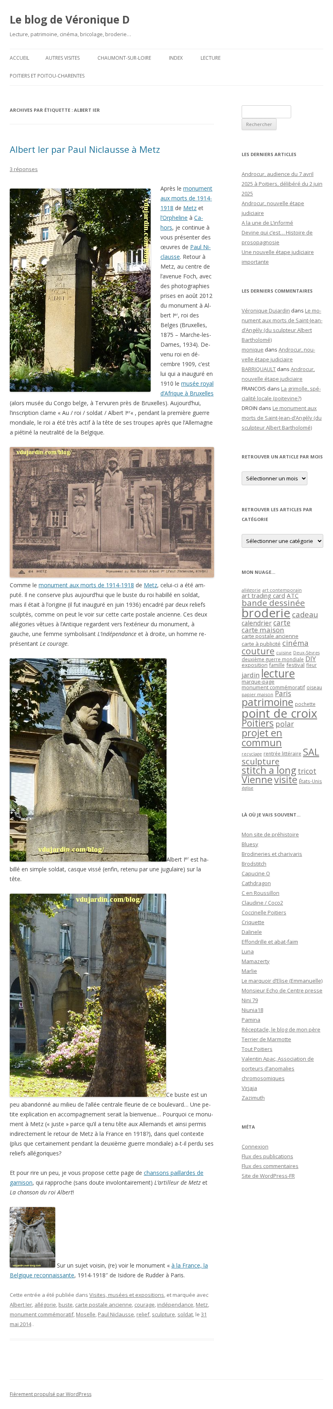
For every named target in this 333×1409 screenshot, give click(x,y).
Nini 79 (250, 1000)
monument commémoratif (42, 1314)
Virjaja (249, 1088)
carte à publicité (261, 643)
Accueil (19, 57)
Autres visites (62, 57)
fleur (311, 665)
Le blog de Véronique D (70, 19)
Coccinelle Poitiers (264, 912)
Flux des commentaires (270, 1166)
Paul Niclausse (116, 1314)
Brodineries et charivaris (272, 854)
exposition (255, 665)
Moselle (85, 1314)
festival (295, 665)
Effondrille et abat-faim (270, 941)
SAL (311, 751)
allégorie (45, 1304)
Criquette (253, 922)
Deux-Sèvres (306, 653)
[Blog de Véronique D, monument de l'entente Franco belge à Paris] (32, 1265)
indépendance (175, 1304)
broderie (266, 613)
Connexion (255, 1146)
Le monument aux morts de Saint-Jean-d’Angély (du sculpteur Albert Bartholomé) (282, 417)
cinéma (295, 643)
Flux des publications (267, 1156)
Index (176, 57)
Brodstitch (254, 863)
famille (277, 665)
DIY (310, 658)
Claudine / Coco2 (262, 902)
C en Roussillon (260, 893)
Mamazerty (256, 961)
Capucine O (256, 873)
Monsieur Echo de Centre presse (282, 990)
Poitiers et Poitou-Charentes (47, 75)
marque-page (258, 681)
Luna (248, 951)
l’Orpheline (174, 217)
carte (281, 622)
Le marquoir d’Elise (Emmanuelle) (282, 980)
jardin (250, 675)
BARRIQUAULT (259, 369)
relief (142, 1314)
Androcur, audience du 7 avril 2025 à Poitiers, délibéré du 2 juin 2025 (282, 183)
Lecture (211, 57)
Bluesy (250, 844)
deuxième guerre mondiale (273, 659)
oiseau (314, 687)
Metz (190, 208)
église (247, 788)
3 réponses (24, 169)
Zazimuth (253, 1097)
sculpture (163, 1314)
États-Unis (310, 781)
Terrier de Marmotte (266, 1039)
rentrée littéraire (282, 753)
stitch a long (269, 770)
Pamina (251, 1019)
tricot (307, 771)
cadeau (305, 614)
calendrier (257, 623)
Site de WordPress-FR (268, 1175)
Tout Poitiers (257, 1049)
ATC (292, 595)
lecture (278, 673)
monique (253, 349)
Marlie (249, 971)
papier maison (257, 694)
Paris (283, 693)
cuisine (284, 652)
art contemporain (282, 590)
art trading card (263, 595)
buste (65, 1304)
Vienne (257, 779)
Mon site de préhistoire (270, 834)
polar (284, 724)
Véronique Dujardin (266, 310)
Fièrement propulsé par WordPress (50, 1394)
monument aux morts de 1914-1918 (186, 198)
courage (144, 1304)
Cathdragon (256, 883)
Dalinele (252, 932)
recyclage (252, 754)
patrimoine (267, 702)
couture (258, 651)
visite (285, 779)
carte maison (263, 629)
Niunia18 (252, 1010)
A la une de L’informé (267, 222)
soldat (185, 1314)
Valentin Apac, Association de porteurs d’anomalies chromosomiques (278, 1068)
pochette (305, 704)
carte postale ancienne (103, 1304)
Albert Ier (21, 1304)
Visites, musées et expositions (126, 1294)
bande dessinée (273, 602)
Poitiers (258, 723)
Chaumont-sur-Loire (124, 57)
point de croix (279, 713)
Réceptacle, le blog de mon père (281, 1029)
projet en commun (262, 737)
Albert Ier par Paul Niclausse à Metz (85, 149)
